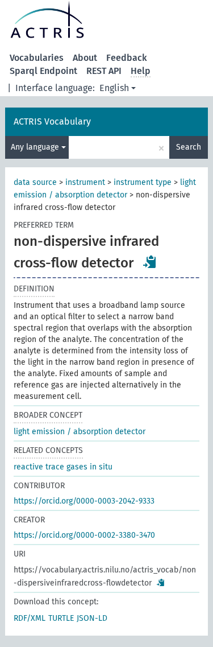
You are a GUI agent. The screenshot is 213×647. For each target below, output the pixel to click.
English (114, 88)
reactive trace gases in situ (63, 467)
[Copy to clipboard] (150, 262)
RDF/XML (29, 618)
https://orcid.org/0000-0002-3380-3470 (84, 535)
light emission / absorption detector (79, 431)
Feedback (126, 57)
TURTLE (61, 618)
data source (35, 182)
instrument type (143, 182)
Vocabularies (37, 57)
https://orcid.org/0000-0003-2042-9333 (84, 501)
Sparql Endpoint (43, 70)
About (85, 57)
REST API (104, 70)
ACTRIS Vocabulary (52, 121)
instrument (85, 182)
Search (188, 147)
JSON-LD (92, 618)
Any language (36, 147)
